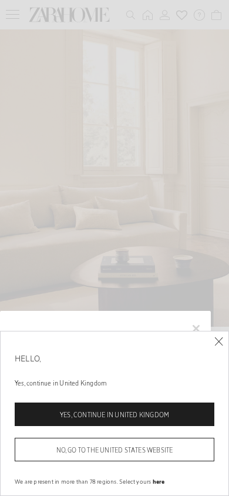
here (159, 481)
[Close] (219, 341)
